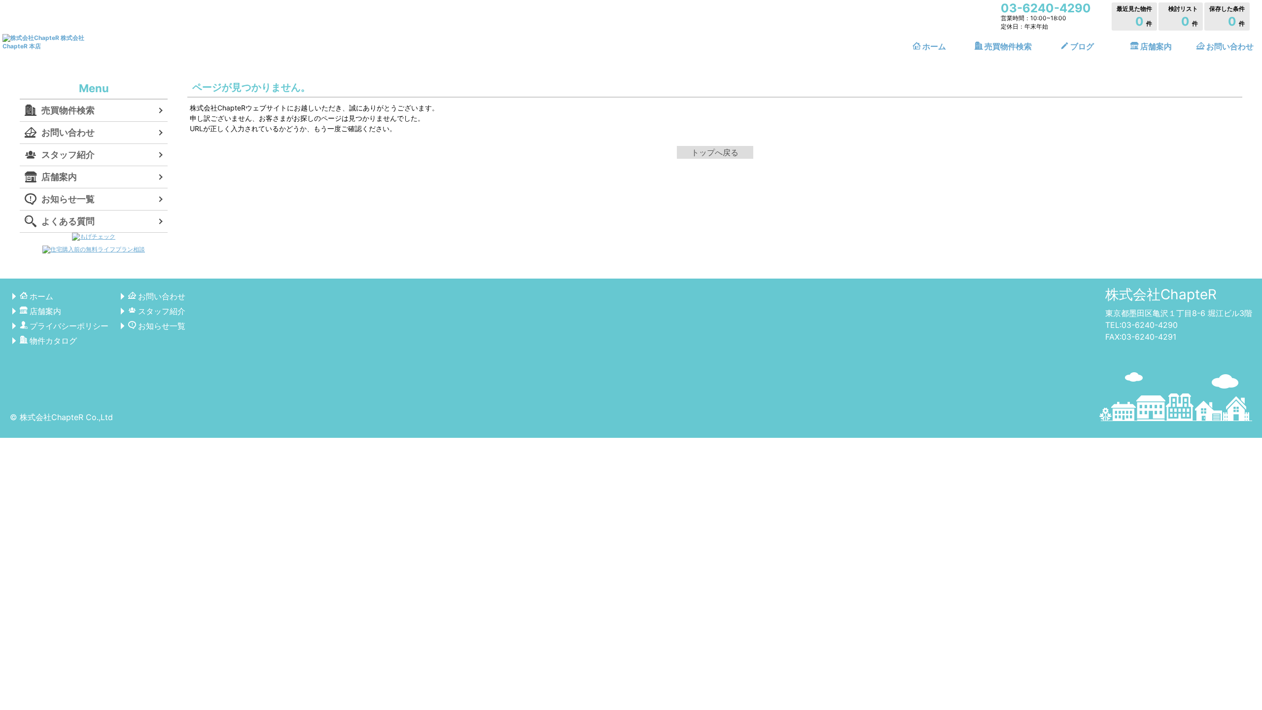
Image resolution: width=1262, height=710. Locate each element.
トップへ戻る (714, 152)
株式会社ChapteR (1161, 294)
